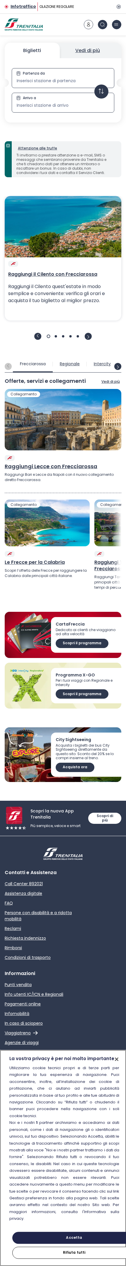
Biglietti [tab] (32, 50)
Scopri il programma (82, 642)
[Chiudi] (116, 1059)
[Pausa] (117, 6)
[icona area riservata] (88, 24)
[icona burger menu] (116, 24)
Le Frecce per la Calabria (35, 562)
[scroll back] (8, 366)
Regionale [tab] (70, 364)
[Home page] (24, 24)
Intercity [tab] (102, 364)
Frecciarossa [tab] (33, 364)
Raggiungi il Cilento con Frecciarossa (52, 274)
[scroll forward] (117, 366)
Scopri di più (105, 818)
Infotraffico (23, 6)
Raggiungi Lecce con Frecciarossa (51, 466)
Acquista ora (75, 766)
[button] (63, 90)
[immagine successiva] (88, 336)
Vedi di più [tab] (87, 50)
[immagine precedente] (37, 336)
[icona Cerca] (102, 24)
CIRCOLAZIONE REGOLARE (51, 6)
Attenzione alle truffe (37, 148)
